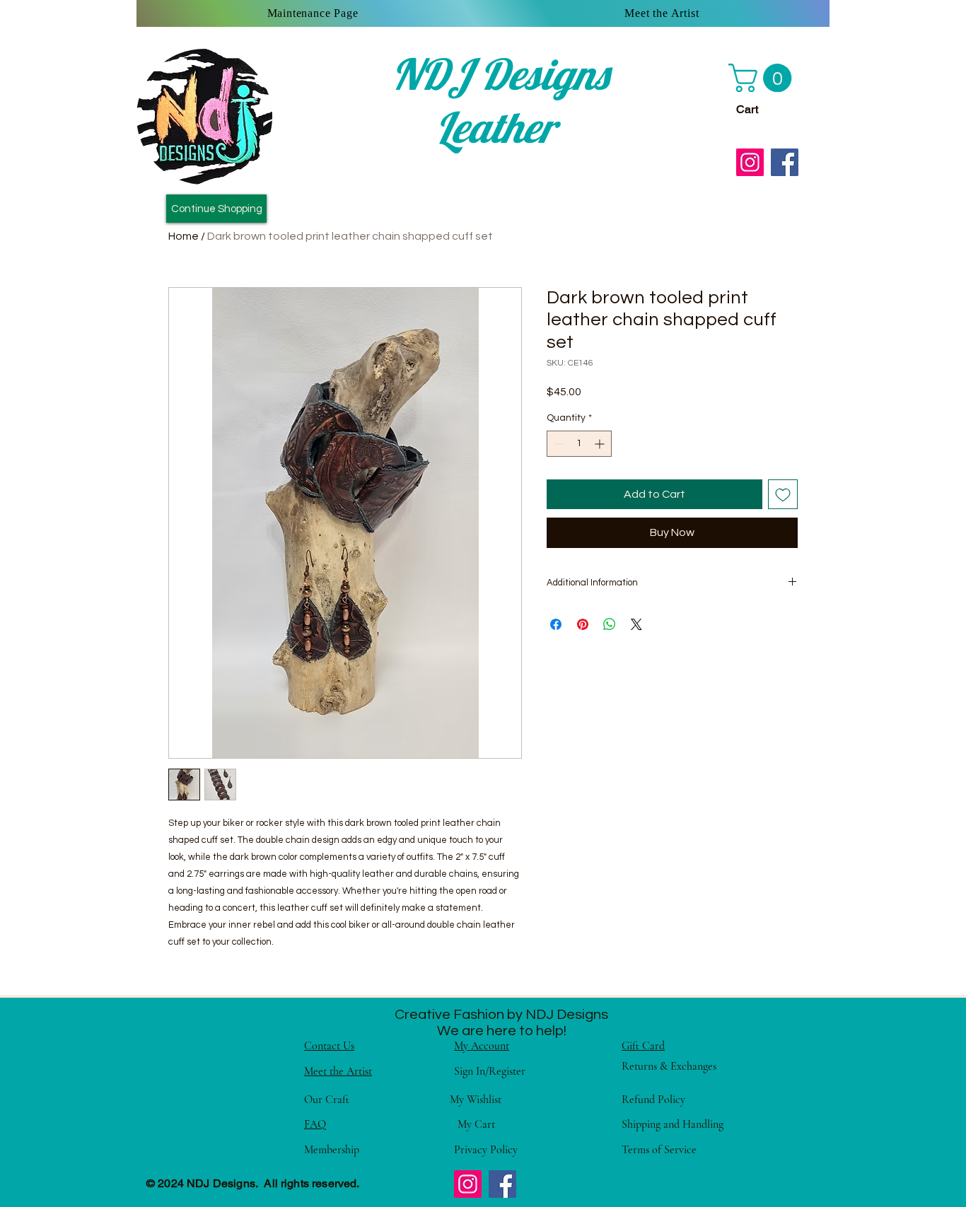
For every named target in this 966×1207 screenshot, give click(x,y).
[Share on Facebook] (555, 624)
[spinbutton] (579, 443)
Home (183, 236)
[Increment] (601, 443)
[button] (763, 78)
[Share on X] (636, 624)
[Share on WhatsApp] (609, 624)
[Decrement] (557, 443)
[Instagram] (750, 162)
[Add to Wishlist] (783, 494)
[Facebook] (784, 162)
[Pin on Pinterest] (582, 624)
